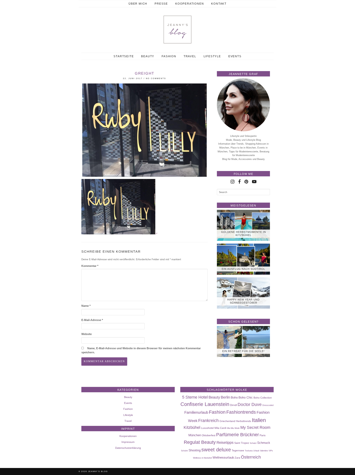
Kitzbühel (192, 427)
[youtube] (254, 181)
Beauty (147, 56)
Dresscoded (267, 405)
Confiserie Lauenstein (204, 404)
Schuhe (184, 451)
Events (234, 56)
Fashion (169, 56)
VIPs (271, 451)
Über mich (138, 3)
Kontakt (218, 3)
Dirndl (233, 405)
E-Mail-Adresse (92, 320)
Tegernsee (238, 450)
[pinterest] (246, 181)
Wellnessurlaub (223, 457)
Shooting (195, 450)
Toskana (249, 451)
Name (86, 305)
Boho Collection (262, 397)
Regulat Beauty (200, 442)
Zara (237, 457)
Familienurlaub (196, 412)
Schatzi (253, 443)
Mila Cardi (220, 427)
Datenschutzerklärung (128, 447)
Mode (237, 428)
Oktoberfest (208, 435)
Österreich (251, 457)
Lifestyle (212, 56)
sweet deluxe (216, 449)
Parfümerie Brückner (237, 434)
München (194, 435)
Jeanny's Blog (98, 471)
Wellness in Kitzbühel (202, 458)
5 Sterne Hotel (195, 397)
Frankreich (208, 420)
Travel (190, 56)
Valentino (264, 451)
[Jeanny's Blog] (177, 29)
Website (86, 334)
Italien (259, 420)
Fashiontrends (241, 412)
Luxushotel (207, 427)
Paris (263, 435)
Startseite (124, 56)
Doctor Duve (250, 404)
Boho (234, 397)
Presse (161, 3)
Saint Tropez (241, 442)
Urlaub (256, 451)
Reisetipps (225, 442)
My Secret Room (255, 427)
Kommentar (89, 265)
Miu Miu (230, 428)
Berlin (225, 397)
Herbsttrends (243, 421)
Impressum (128, 441)
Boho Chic (246, 397)
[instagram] (232, 181)
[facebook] (239, 181)
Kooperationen (189, 3)
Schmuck (263, 443)
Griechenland (227, 421)
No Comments (156, 78)
